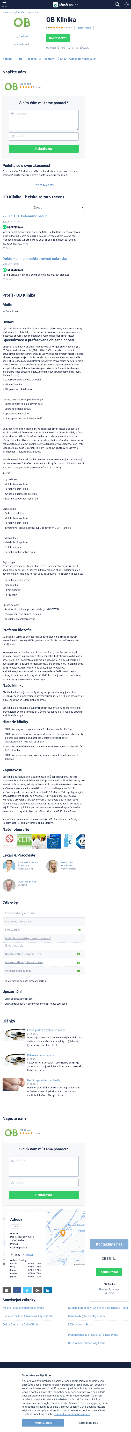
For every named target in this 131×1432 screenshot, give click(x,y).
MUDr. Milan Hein (27, 881)
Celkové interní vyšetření (41, 1055)
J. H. (5, 221)
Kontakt (8, 58)
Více (25, 243)
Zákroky (49, 58)
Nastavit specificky (88, 1422)
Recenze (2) (33, 58)
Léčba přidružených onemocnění (46, 1030)
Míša (5, 264)
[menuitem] (8, 60)
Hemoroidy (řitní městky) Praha (87, 1316)
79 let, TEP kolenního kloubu (26, 216)
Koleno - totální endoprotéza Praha (23, 1307)
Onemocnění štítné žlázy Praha (86, 1343)
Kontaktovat (58, 38)
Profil (19, 58)
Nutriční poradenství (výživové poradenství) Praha (98, 1307)
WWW (86, 48)
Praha (62, 48)
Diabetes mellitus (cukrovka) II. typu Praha (28, 1316)
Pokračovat (43, 148)
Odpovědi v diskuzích (82, 58)
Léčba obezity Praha (80, 1324)
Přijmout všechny (43, 1422)
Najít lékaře (18, 12)
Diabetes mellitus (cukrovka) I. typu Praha (93, 1334)
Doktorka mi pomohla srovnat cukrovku (35, 259)
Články (62, 58)
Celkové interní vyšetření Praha (21, 1324)
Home (5, 12)
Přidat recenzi (84, 27)
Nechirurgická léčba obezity (43, 1080)
